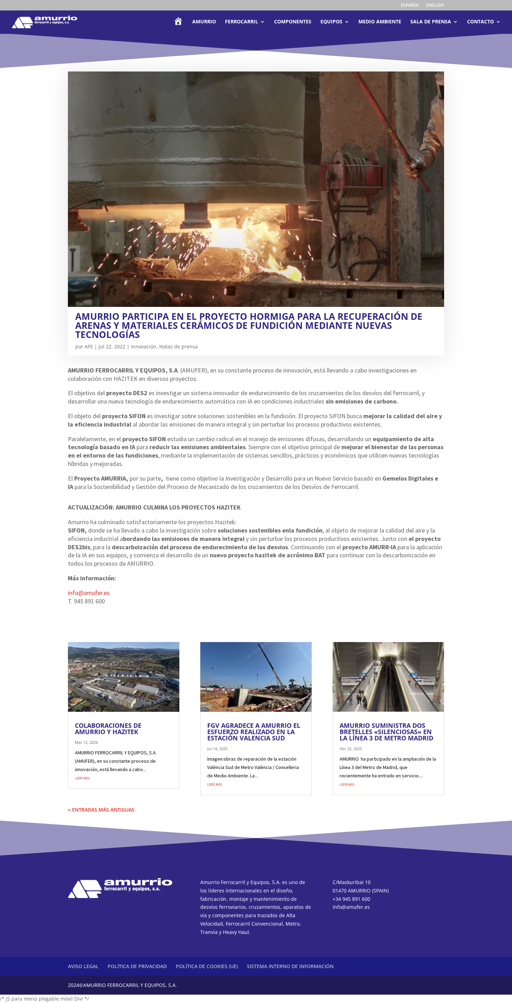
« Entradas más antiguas (101, 809)
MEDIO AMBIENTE (379, 22)
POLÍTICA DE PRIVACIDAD (137, 966)
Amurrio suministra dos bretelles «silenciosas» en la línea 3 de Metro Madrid (386, 731)
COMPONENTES (292, 22)
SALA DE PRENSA (430, 22)
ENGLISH (435, 5)
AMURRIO (204, 22)
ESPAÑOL (410, 5)
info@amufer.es (89, 593)
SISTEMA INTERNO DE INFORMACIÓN (290, 966)
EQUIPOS (331, 22)
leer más (82, 778)
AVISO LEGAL (83, 966)
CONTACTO (480, 22)
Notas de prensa (178, 346)
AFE (89, 346)
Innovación (143, 346)
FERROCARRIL (241, 22)
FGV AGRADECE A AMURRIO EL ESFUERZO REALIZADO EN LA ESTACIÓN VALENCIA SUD (253, 731)
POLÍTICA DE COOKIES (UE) (207, 966)
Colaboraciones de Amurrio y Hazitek (108, 728)
